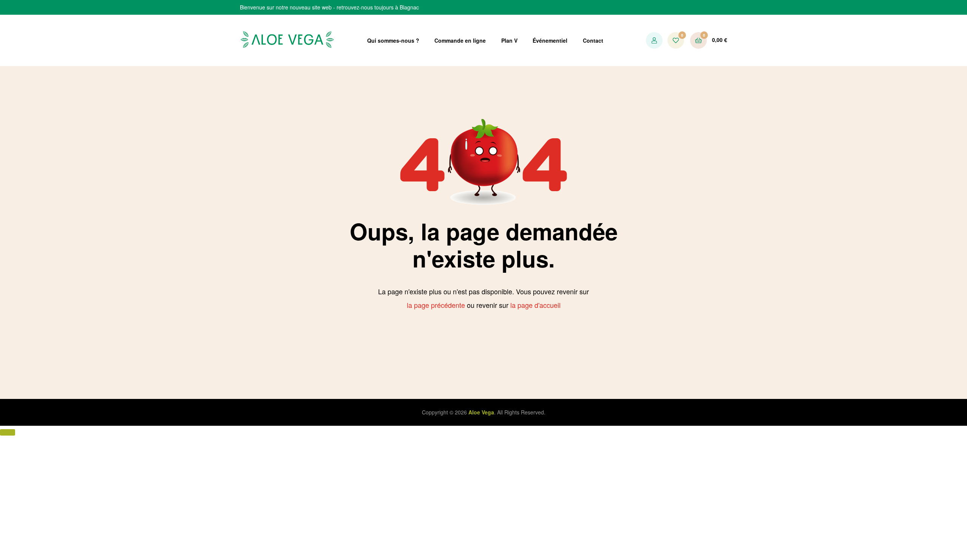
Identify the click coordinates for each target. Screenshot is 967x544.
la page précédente (436, 305)
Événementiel (550, 40)
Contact (593, 40)
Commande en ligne (460, 40)
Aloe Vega (481, 412)
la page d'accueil (535, 305)
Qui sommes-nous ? (393, 40)
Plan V (509, 40)
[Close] (7, 432)
